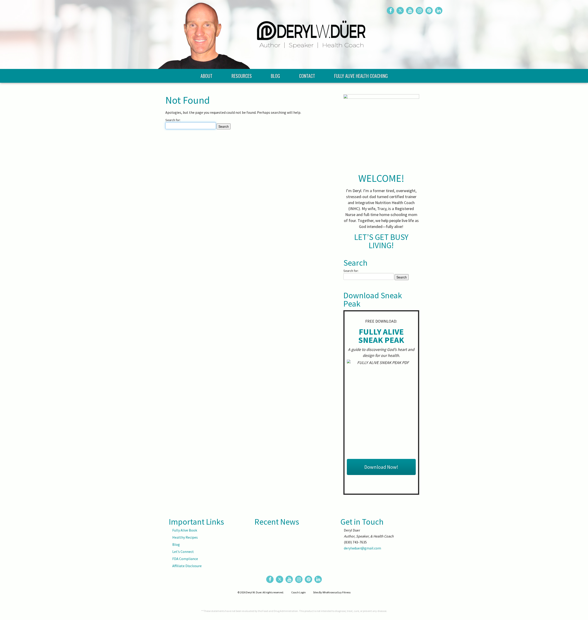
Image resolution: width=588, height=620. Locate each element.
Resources (242, 75)
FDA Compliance (185, 558)
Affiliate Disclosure (187, 565)
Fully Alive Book (184, 530)
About (206, 75)
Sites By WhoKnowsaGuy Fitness (332, 592)
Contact (307, 75)
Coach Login (298, 592)
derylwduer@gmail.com (362, 548)
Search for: (173, 120)
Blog (275, 75)
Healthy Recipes (185, 537)
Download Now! (381, 467)
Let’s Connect (183, 551)
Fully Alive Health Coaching (361, 75)
